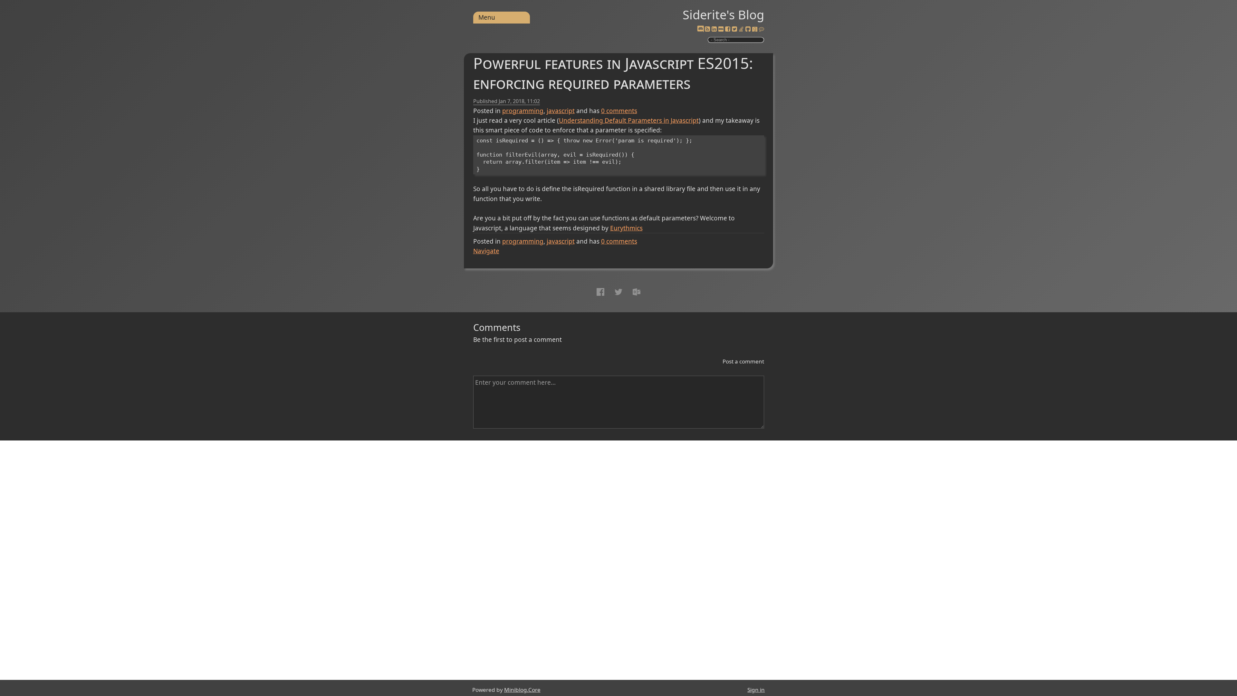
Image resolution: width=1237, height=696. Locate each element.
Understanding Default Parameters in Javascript (629, 120)
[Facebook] (727, 29)
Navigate (486, 251)
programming (522, 111)
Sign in (756, 689)
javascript (561, 111)
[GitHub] (748, 29)
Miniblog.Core (522, 689)
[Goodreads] (754, 29)
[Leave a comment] (761, 29)
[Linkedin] (714, 29)
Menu (486, 17)
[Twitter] (734, 29)
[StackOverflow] (741, 29)
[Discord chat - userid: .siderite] (700, 29)
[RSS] (707, 29)
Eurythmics (626, 228)
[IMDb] (721, 29)
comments (619, 111)
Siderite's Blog (723, 14)
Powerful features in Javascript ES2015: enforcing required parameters (613, 73)
